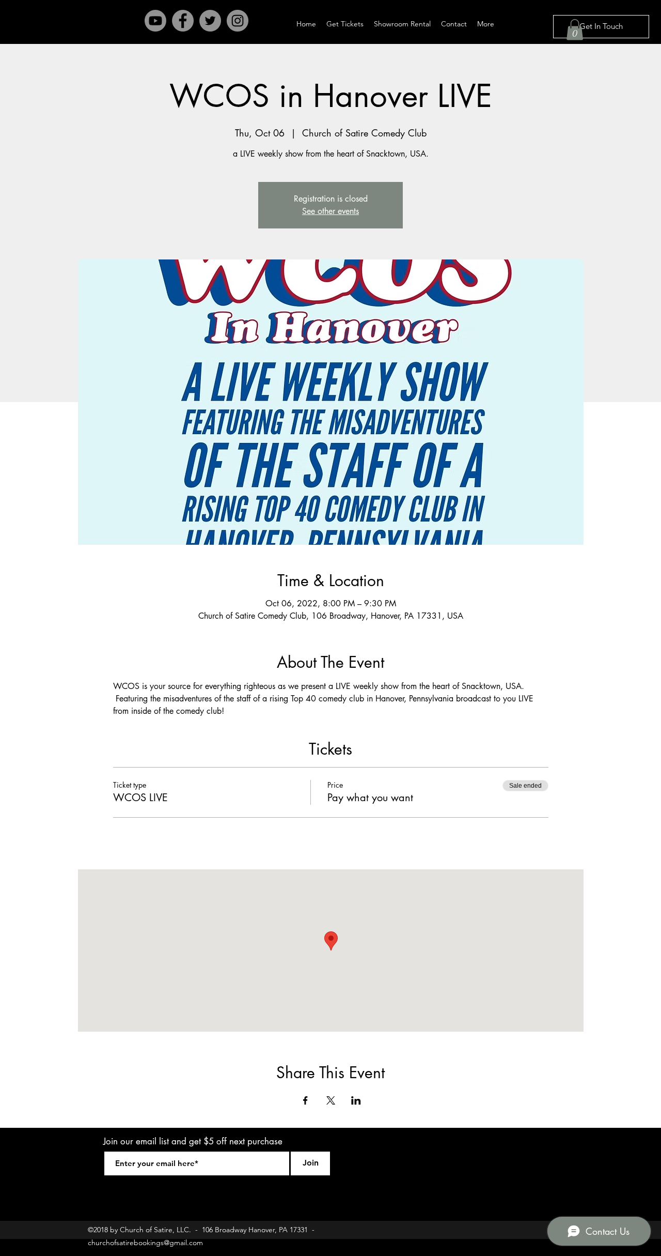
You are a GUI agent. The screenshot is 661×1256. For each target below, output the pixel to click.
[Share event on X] (331, 1100)
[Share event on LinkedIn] (356, 1100)
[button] (575, 29)
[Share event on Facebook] (305, 1100)
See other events (330, 211)
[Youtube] (155, 21)
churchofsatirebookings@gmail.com (145, 1242)
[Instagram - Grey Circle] (237, 21)
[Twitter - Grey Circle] (210, 21)
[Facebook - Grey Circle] (183, 21)
